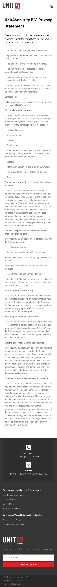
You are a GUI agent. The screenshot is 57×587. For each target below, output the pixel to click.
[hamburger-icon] (51, 6)
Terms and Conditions (13, 580)
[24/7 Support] (28, 447)
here (36, 42)
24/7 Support (28, 453)
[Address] (28, 465)
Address (28, 470)
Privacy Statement (12, 583)
